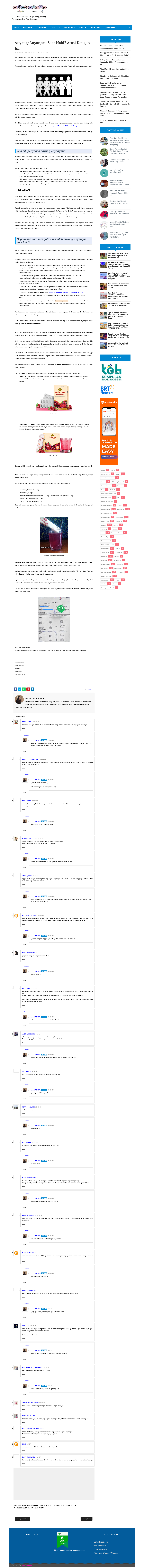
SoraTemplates (28, 1565)
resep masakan (106, 576)
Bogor (118, 474)
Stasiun (83, 27)
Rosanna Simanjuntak (32, 1429)
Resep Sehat (105, 521)
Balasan (26, 735)
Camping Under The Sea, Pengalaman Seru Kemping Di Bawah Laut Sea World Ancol (119, 335)
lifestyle (104, 560)
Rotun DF (26, 988)
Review (103, 525)
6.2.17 (50, 1309)
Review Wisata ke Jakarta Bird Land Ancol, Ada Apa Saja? (119, 304)
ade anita (26, 1071)
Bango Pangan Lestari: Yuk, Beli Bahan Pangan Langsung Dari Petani (119, 151)
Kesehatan (42, 27)
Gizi (118, 497)
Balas (23, 728)
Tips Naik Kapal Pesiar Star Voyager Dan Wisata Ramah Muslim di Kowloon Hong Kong (120, 141)
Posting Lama (86, 1519)
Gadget (112, 489)
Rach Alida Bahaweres (32, 1367)
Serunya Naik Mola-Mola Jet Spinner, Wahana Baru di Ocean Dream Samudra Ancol (113, 85)
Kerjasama (110, 27)
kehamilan (119, 552)
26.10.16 (51, 740)
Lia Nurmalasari (29, 1290)
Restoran (119, 521)
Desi (24, 1444)
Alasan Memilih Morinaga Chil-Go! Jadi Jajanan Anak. (119, 224)
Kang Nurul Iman (29, 915)
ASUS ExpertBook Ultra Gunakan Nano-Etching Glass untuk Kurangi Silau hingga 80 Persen (119, 265)
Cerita (103, 482)
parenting (104, 568)
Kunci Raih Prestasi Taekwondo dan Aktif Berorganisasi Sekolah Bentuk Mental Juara (119, 295)
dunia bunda (105, 548)
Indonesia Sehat (106, 505)
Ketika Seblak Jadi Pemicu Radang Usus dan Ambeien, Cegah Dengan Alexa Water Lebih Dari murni (118, 326)
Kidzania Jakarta (106, 513)
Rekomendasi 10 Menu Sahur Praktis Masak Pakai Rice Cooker (118, 285)
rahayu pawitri (29, 1178)
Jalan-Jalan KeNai (30, 1403)
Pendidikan (69, 27)
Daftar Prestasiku (101, 1542)
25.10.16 (36, 722)
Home (16, 27)
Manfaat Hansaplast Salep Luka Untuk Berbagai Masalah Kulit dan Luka (114, 113)
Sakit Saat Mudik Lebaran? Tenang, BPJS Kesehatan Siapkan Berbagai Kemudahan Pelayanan (119, 275)
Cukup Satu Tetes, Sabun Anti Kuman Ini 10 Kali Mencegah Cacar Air (114, 62)
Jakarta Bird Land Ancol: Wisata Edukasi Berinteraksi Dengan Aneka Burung (115, 104)
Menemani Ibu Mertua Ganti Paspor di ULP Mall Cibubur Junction (118, 345)
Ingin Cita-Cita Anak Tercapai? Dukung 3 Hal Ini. (119, 193)
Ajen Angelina (28, 1034)
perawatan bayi (106, 572)
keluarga (104, 556)
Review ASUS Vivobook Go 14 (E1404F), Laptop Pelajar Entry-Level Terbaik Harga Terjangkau (113, 94)
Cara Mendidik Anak (107, 478)
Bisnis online (105, 474)
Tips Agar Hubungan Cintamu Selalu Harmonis (119, 213)
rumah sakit (105, 580)
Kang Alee (26, 1142)
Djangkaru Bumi (29, 838)
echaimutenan (28, 953)
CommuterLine (106, 486)
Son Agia (26, 1326)
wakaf (115, 584)
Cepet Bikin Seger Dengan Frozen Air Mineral (66, 292)
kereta (117, 556)
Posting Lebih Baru (22, 1519)
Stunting (104, 529)
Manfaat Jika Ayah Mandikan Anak (117, 171)
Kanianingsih (28, 1253)
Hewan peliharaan (107, 501)
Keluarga (27, 27)
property (121, 572)
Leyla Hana (27, 722)
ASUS (103, 470)
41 (40, 52)
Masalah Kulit (105, 517)
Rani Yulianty (28, 1457)
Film (102, 489)
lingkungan (117, 560)
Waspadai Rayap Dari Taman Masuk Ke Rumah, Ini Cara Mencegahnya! (118, 255)
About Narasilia (100, 1546)
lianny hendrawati (30, 759)
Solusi (115, 525)
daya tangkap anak (107, 544)
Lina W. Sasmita (29, 1215)
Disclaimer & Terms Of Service (106, 1553)
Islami (120, 505)
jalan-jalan (105, 552)
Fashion (120, 486)
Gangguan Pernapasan (108, 493)
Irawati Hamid (28, 1416)
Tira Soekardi (28, 1107)
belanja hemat (106, 540)
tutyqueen (27, 876)
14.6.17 (38, 1457)
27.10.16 (38, 1107)
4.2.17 (44, 1429)
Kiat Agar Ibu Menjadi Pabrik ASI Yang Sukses (119, 202)
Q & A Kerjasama (100, 1549)
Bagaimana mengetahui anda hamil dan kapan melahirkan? (119, 234)
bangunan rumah (117, 533)
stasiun (45, 52)
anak (103, 533)
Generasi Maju (106, 497)
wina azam (27, 801)
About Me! (95, 27)
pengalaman (118, 568)
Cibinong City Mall (118, 482)
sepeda (118, 580)
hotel (118, 548)
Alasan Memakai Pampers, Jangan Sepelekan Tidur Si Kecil (119, 182)
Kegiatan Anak (106, 509)
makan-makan (105, 564)
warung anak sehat (107, 588)
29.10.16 (41, 1290)
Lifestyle (55, 27)
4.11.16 (38, 1416)
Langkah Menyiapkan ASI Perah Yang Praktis (119, 160)
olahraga (120, 564)
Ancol (113, 470)
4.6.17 (29, 1444)
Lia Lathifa (36, 740)
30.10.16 (51, 971)
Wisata (115, 529)
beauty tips (105, 537)
